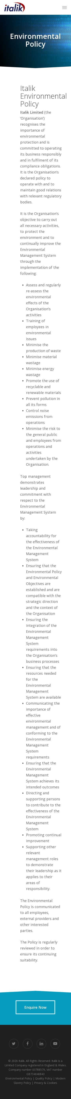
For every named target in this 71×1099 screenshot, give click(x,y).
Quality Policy (43, 1078)
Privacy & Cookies (45, 1083)
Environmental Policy (18, 1078)
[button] (64, 7)
